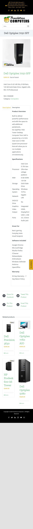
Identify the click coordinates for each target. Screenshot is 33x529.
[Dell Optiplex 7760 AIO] (24, 325)
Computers (15, 99)
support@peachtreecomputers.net (17, 5)
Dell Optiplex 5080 (25, 390)
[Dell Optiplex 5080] (24, 371)
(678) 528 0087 (13, 4)
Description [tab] (6, 108)
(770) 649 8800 (14, 2)
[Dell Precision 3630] (9, 327)
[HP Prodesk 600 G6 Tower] (9, 365)
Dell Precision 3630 (9, 340)
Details (6, 353)
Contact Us (31, 264)
